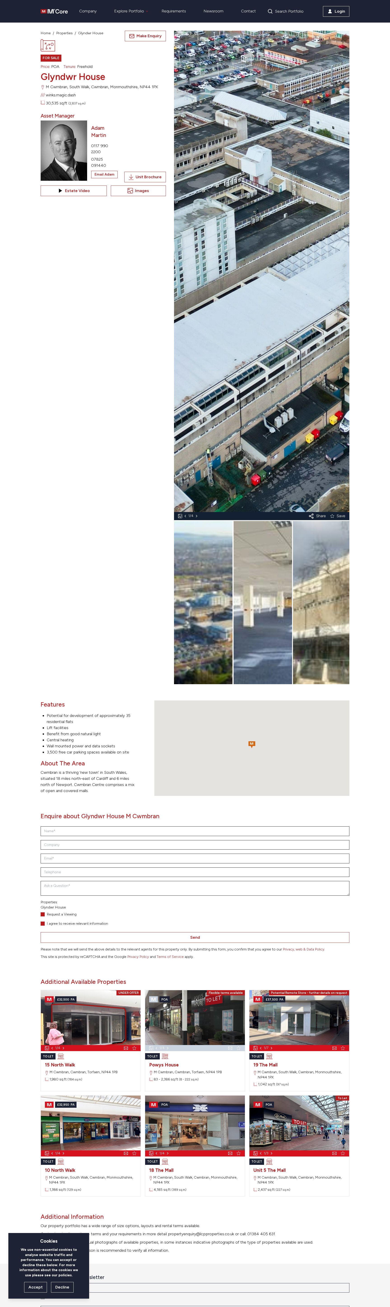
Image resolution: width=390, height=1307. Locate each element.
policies (65, 1275)
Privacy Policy (138, 957)
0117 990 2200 (99, 148)
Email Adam (104, 174)
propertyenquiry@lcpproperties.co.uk (201, 1233)
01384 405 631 (261, 1233)
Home (46, 33)
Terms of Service (170, 957)
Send (195, 937)
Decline (62, 1287)
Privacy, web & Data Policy (303, 949)
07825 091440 (98, 162)
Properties (64, 33)
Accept (35, 1287)
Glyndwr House (90, 33)
